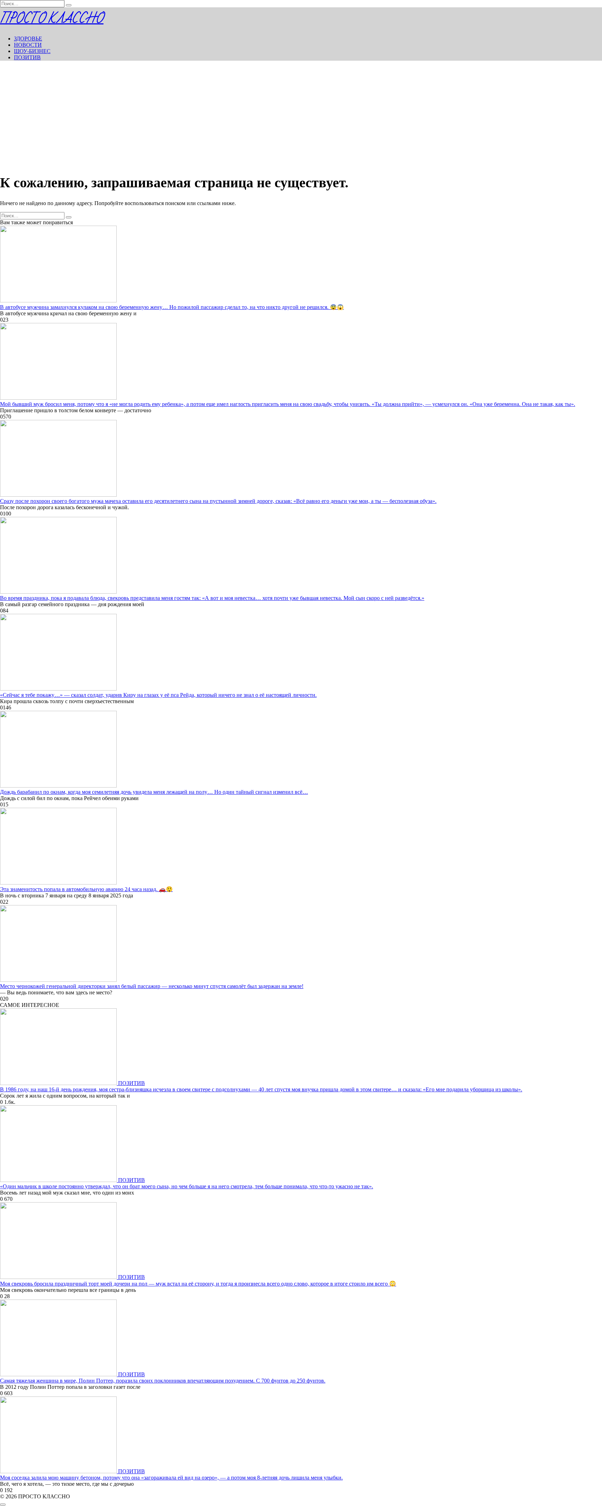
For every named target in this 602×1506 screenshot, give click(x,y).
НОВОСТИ (28, 45)
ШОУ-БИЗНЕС (32, 51)
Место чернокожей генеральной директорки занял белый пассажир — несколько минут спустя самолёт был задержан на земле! (151, 986)
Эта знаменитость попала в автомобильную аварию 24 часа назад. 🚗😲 (86, 889)
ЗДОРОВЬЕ (28, 39)
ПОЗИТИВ (27, 57)
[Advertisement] (301, 115)
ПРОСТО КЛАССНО (51, 18)
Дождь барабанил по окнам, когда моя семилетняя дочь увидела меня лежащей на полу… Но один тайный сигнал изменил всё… (154, 792)
